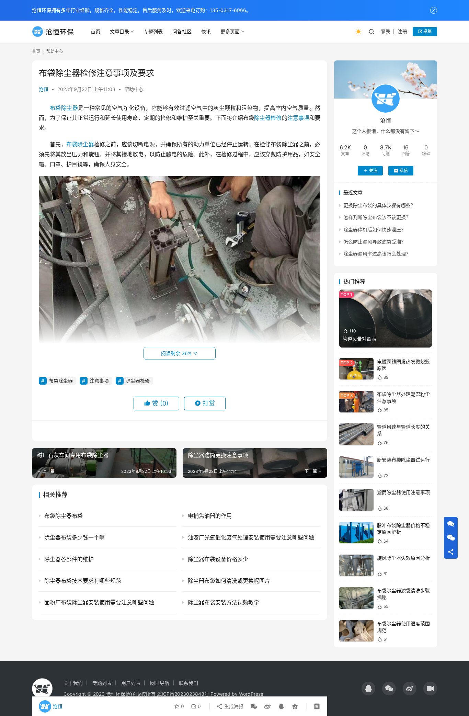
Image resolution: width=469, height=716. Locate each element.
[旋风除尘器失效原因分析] (356, 565)
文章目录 (119, 31)
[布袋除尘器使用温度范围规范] (356, 631)
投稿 (427, 31)
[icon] (368, 688)
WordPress (251, 694)
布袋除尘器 (64, 107)
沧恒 (43, 89)
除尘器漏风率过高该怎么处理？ (377, 254)
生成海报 (233, 706)
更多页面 (230, 31)
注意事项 (298, 117)
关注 (373, 170)
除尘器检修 (268, 117)
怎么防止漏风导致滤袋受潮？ (374, 242)
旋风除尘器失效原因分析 (403, 558)
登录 (385, 31)
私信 (404, 170)
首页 (95, 31)
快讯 (206, 31)
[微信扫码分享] (254, 706)
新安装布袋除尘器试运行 (403, 460)
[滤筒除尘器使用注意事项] (356, 500)
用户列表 (130, 683)
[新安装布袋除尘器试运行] (356, 467)
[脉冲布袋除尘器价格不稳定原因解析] (356, 533)
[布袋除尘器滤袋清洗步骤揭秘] (356, 598)
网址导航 (159, 683)
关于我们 (73, 683)
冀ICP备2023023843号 (183, 694)
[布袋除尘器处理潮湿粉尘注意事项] (356, 401)
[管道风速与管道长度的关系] (356, 434)
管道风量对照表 (359, 339)
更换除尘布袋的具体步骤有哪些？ (379, 205)
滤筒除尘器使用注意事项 (403, 492)
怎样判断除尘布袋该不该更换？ (377, 217)
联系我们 (188, 683)
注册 (402, 31)
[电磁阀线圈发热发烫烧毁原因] (356, 369)
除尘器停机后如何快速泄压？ (374, 229)
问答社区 (182, 31)
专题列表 (153, 31)
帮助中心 (134, 89)
